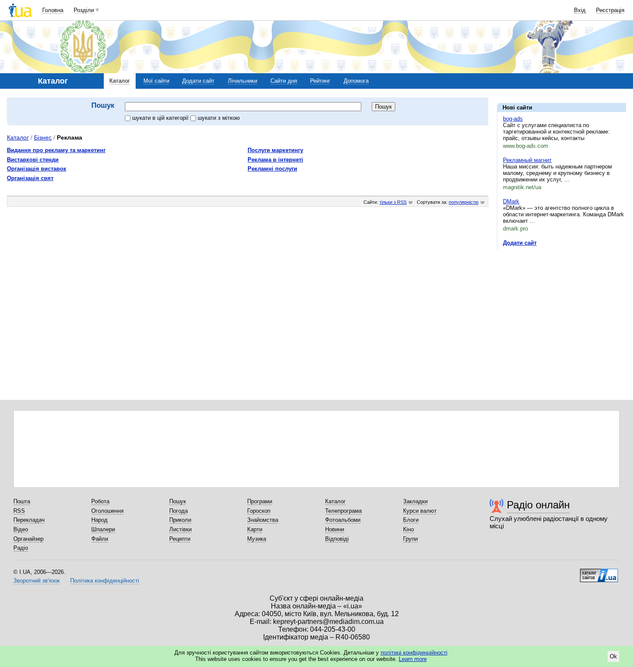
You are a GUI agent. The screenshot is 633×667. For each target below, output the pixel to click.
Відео (20, 529)
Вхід (580, 10)
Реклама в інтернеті (275, 159)
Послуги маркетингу (275, 150)
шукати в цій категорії (161, 118)
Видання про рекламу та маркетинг (56, 150)
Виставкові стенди (33, 159)
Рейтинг (320, 81)
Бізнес (43, 137)
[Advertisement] (561, 309)
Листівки (180, 529)
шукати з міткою (219, 118)
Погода (178, 511)
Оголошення (107, 511)
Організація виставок (36, 168)
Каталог (119, 81)
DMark (511, 201)
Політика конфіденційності (104, 580)
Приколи (180, 520)
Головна (52, 10)
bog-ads (513, 118)
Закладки (415, 501)
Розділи (84, 10)
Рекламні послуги (272, 168)
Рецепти (179, 539)
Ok (613, 656)
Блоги (411, 520)
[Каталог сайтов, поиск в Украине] (599, 572)
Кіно (408, 529)
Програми (259, 501)
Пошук (177, 501)
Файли (99, 539)
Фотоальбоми (342, 520)
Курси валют (420, 511)
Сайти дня (283, 81)
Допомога (356, 81)
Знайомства (262, 520)
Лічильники (242, 81)
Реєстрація (610, 10)
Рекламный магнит (527, 160)
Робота (100, 501)
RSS (19, 511)
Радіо (20, 548)
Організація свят (30, 178)
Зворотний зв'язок (36, 580)
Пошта (21, 501)
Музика (256, 539)
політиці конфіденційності (414, 652)
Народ (99, 520)
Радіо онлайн (538, 505)
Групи (410, 539)
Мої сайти (156, 81)
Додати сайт (198, 81)
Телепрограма (343, 511)
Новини (334, 529)
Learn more (413, 659)
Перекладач (29, 520)
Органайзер (28, 539)
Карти (254, 529)
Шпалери (103, 529)
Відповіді (337, 539)
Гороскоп (258, 511)
